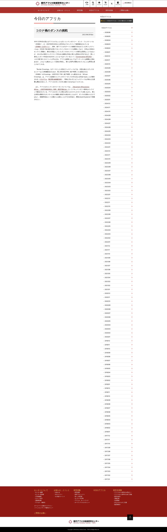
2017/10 (107, 444)
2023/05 (107, 179)
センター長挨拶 (39, 494)
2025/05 (107, 84)
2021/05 (107, 273)
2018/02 (107, 428)
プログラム (43, 79)
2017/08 (107, 451)
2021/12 (107, 246)
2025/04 (107, 88)
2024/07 (107, 123)
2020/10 (107, 301)
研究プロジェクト (80, 494)
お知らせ (57, 492)
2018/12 (107, 388)
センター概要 (39, 492)
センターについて (43, 10)
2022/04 (107, 230)
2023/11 (107, 155)
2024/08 (107, 119)
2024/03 (108, 139)
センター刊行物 (79, 498)
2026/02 (107, 48)
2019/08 (107, 356)
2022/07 (107, 218)
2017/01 (107, 479)
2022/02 (107, 238)
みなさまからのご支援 (120, 502)
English (105, 4)
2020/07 (107, 313)
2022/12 (107, 198)
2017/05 (107, 463)
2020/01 (107, 337)
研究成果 (77, 492)
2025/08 (107, 72)
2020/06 (107, 317)
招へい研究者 (78, 496)
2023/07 (107, 171)
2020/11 (107, 297)
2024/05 (107, 131)
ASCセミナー (58, 494)
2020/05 (107, 321)
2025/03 (107, 92)
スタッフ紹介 (39, 498)
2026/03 (107, 44)
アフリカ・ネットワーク (82, 500)
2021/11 (107, 250)
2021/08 (107, 262)
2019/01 (107, 384)
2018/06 (107, 412)
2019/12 (107, 341)
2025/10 (107, 64)
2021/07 (107, 266)
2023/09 (107, 163)
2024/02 (107, 143)
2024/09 (107, 115)
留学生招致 (109, 10)
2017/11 (107, 440)
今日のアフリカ (94, 10)
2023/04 (108, 183)
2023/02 (107, 190)
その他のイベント (60, 496)
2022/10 (107, 206)
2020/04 (107, 325)
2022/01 (107, 242)
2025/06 (107, 80)
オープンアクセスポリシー (82, 502)
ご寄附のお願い (124, 10)
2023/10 (107, 159)
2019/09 (107, 353)
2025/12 (107, 56)
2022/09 (107, 210)
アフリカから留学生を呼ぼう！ (123, 492)
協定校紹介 (117, 504)
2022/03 (107, 234)
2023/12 (107, 151)
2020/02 (107, 333)
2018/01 (107, 432)
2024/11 (107, 107)
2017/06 (107, 459)
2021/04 (107, 277)
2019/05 (107, 368)
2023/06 (107, 175)
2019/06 (107, 364)
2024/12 (107, 103)
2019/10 (107, 349)
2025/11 (107, 60)
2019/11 (107, 345)
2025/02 (107, 96)
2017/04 (107, 467)
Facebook (118, 4)
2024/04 (108, 135)
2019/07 (107, 360)
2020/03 (107, 329)
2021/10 (107, 254)
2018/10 (107, 396)
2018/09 (107, 400)
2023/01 (107, 194)
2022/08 (107, 214)
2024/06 (107, 127)
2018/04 (107, 420)
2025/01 (107, 100)
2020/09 (107, 305)
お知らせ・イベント (63, 10)
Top (130, 517)
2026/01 (107, 52)
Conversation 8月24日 (83, 57)
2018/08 (107, 404)
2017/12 (107, 436)
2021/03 (107, 281)
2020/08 (107, 309)
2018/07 (107, 408)
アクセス (99, 4)
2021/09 (107, 258)
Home (103, 20)
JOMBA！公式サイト (42, 47)
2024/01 (107, 147)
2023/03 (108, 186)
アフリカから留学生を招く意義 (123, 494)
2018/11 (107, 392)
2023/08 (107, 167)
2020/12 (107, 293)
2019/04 (107, 372)
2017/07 (107, 455)
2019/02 (107, 380)
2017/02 (107, 475)
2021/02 (107, 285)
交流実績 (116, 500)
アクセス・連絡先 (40, 502)
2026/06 (107, 32)
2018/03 (107, 424)
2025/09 (107, 68)
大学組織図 (38, 496)
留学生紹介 (117, 496)
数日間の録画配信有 (55, 79)
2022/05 (107, 226)
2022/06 (107, 222)
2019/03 (107, 376)
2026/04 (107, 40)
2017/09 (107, 448)
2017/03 (107, 471)
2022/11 (107, 202)
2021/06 (107, 269)
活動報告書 (38, 500)
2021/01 (107, 289)
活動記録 (116, 498)
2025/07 (107, 76)
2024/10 (107, 111)
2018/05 (107, 416)
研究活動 (80, 10)
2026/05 (107, 36)
